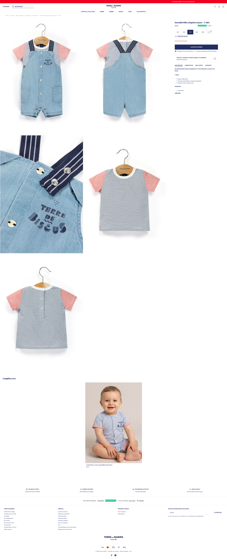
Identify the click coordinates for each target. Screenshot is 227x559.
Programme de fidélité (63, 514)
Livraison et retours (62, 511)
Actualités (6, 516)
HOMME (111, 11)
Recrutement (121, 514)
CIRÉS (130, 11)
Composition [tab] (189, 65)
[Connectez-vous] (219, 7)
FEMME (102, 11)
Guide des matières (63, 520)
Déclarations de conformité (65, 529)
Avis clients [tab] (199, 65)
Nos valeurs (7, 520)
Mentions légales (124, 551)
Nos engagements (8, 518)
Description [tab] (179, 65)
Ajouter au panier (196, 47)
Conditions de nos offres (10, 514)
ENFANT (121, 11)
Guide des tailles (182, 36)
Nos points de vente (9, 522)
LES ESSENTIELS (141, 11)
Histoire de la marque (9, 511)
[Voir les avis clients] (204, 26)
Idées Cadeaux (8, 529)
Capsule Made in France (10, 527)
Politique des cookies (113, 551)
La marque (6, 6)
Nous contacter (122, 511)
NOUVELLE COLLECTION (88, 11)
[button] (41, 76)
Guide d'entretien (62, 518)
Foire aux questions (63, 522)
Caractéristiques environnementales (67, 527)
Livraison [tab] (208, 65)
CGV (59, 525)
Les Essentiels (7, 525)
